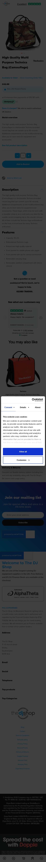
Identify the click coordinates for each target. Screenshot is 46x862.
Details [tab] (23, 407)
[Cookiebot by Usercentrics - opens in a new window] (32, 399)
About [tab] (38, 407)
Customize (21, 460)
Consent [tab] (8, 407)
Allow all (23, 452)
